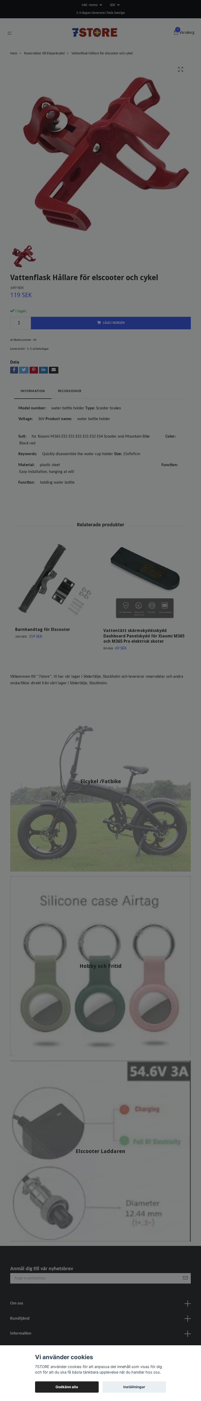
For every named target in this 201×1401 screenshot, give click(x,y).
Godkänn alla (66, 1387)
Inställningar (134, 1387)
